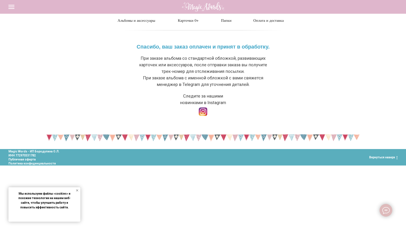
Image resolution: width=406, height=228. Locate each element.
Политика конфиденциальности (32, 163)
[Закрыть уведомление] (77, 190)
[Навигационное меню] (11, 7)
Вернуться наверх (382, 157)
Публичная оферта (22, 159)
